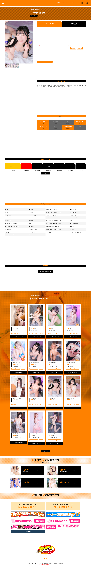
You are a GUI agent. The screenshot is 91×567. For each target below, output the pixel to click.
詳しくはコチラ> (38, 470)
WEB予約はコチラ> (45, 173)
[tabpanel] (19, 42)
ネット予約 (28, 531)
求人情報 (63, 506)
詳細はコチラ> (45, 451)
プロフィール (49, 24)
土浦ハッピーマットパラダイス (69, 2)
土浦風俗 (58, 2)
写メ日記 (74, 24)
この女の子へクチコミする (45, 61)
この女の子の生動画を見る (46, 271)
